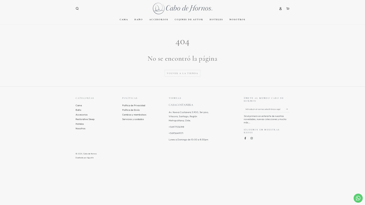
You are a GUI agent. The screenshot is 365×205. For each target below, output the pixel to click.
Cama (79, 105)
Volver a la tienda (182, 73)
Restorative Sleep (85, 119)
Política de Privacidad (133, 105)
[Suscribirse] (287, 109)
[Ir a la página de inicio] (182, 8)
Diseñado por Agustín (85, 158)
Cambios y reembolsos (134, 114)
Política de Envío (131, 109)
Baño (78, 109)
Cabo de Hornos (90, 154)
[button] (77, 8)
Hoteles (80, 123)
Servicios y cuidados (133, 119)
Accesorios (82, 114)
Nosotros (81, 128)
